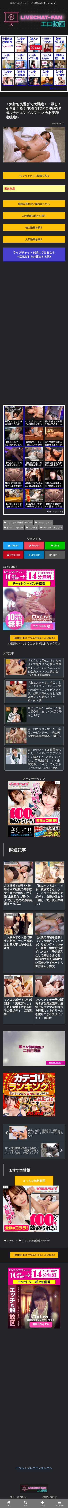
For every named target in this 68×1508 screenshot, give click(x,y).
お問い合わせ (49, 1496)
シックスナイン (45, 522)
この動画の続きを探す (34, 215)
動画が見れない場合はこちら (34, 203)
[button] (60, 773)
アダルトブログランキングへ (34, 1468)
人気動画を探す (34, 239)
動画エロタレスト (58, 88)
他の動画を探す (34, 227)
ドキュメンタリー (15, 527)
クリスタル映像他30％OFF (19, 522)
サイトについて (18, 1496)
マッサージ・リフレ (52, 527)
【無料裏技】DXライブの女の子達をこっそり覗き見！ (34, 638)
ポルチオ (33, 527)
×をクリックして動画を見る (34, 175)
